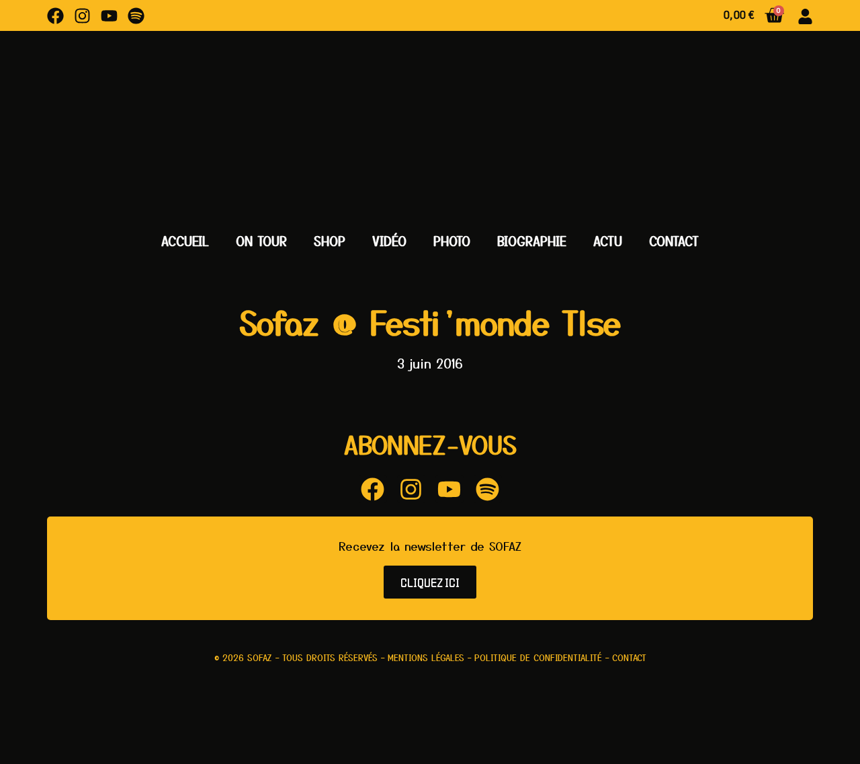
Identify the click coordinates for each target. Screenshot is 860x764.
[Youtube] (109, 15)
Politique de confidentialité (538, 657)
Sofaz (259, 657)
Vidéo (389, 240)
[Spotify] (136, 15)
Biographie (531, 240)
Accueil (185, 240)
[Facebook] (55, 15)
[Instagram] (82, 15)
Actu (607, 240)
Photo (451, 240)
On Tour (261, 240)
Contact (674, 240)
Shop (329, 240)
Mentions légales (426, 657)
